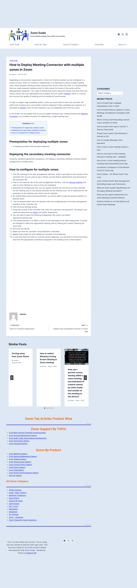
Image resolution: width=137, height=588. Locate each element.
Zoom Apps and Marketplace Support (23, 456)
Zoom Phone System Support (20, 462)
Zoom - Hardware (16, 517)
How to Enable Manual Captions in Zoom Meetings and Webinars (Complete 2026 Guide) (113, 113)
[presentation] (77, 357)
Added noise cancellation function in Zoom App (70, 328)
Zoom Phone (14, 498)
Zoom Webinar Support (17, 459)
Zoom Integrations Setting (19, 441)
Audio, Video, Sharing (17, 493)
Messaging (13, 509)
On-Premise (13, 514)
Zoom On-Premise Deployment (21, 327)
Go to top (88, 423)
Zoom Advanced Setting (18, 444)
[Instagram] (126, 34)
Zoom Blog (99, 45)
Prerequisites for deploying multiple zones (27, 128)
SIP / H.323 (13, 506)
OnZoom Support (15, 475)
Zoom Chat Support (16, 470)
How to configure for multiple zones (25, 133)
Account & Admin (16, 501)
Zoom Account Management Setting (23, 435)
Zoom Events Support (17, 467)
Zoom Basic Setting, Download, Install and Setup (27, 433)
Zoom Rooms (14, 504)
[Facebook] (119, 34)
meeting (67, 94)
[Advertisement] (60, 14)
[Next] (85, 377)
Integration (13, 512)
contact (23, 108)
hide (32, 123)
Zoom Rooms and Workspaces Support (24, 473)
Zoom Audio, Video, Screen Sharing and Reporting (27, 438)
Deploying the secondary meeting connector (28, 130)
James (13, 74)
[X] (122, 34)
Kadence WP (31, 553)
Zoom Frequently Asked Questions (23, 520)
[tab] (44, 408)
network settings (76, 182)
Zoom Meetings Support (18, 454)
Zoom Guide (15, 45)
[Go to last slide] (11, 377)
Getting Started (15, 490)
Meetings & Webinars (17, 495)
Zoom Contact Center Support (20, 465)
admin (35, 212)
